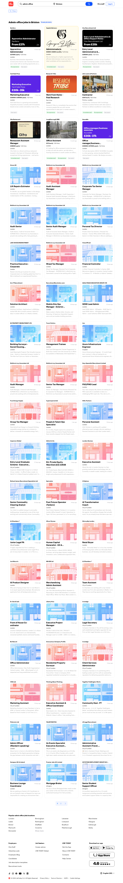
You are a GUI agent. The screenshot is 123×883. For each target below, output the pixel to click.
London (11, 818)
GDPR (66, 878)
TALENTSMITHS (51, 722)
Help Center (66, 858)
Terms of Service (56, 878)
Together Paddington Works (91, 682)
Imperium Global (15, 441)
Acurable (85, 119)
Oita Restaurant (15, 119)
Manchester (93, 818)
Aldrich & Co (50, 441)
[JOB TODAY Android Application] (108, 848)
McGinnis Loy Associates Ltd (55, 165)
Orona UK (13, 165)
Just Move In (14, 561)
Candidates (13, 858)
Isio (83, 323)
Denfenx (13, 28)
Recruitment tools (15, 866)
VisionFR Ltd (86, 243)
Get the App (66, 847)
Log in (110, 4)
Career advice (40, 847)
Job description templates (18, 862)
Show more (39, 831)
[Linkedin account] (27, 873)
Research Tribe (51, 74)
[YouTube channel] (20, 873)
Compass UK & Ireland (17, 762)
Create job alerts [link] (46, 22)
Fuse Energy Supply (16, 401)
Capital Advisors (51, 28)
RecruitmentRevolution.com (55, 283)
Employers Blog (14, 855)
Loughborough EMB (52, 119)
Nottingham (39, 821)
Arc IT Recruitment (16, 283)
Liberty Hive (50, 601)
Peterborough (67, 828)
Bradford (65, 825)
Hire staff (101, 4)
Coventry (38, 828)
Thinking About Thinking (54, 682)
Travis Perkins (50, 323)
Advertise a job (14, 851)
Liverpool (65, 821)
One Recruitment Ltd (89, 28)
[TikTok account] (9, 873)
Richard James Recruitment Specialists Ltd (24, 481)
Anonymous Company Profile (55, 641)
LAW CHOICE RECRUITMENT (19, 243)
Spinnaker (49, 481)
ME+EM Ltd (49, 561)
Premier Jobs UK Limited (54, 762)
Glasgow (92, 821)
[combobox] (37, 4)
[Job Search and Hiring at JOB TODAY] (11, 4)
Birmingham (39, 818)
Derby (91, 828)
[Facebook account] (16, 873)
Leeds (11, 821)
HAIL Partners (86, 401)
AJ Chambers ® (15, 521)
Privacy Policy (44, 878)
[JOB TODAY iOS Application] (94, 848)
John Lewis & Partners (89, 74)
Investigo (85, 601)
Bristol (11, 825)
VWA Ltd (13, 682)
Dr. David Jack (14, 601)
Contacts (65, 855)
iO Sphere (85, 481)
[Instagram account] (13, 873)
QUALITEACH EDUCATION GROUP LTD (94, 283)
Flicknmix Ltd (14, 722)
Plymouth (12, 828)
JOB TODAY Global (42, 851)
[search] (89, 4)
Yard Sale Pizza (15, 74)
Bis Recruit (13, 641)
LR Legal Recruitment (89, 722)
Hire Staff (12, 847)
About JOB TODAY (68, 851)
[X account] (24, 873)
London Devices (87, 441)
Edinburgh (92, 825)
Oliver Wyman (50, 521)
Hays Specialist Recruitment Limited (94, 363)
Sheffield (38, 825)
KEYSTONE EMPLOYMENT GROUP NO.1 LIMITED (94, 762)
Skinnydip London (88, 521)
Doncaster (12, 831)
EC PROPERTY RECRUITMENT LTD (21, 323)
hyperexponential (52, 401)
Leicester (65, 818)
